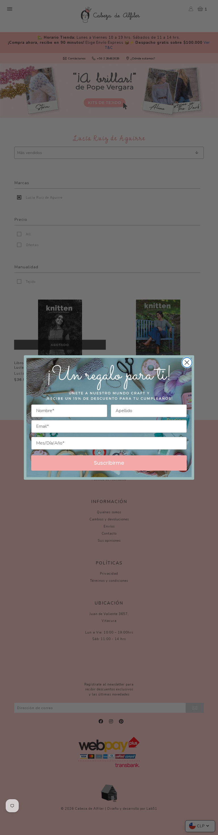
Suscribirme (109, 462)
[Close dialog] (187, 362)
